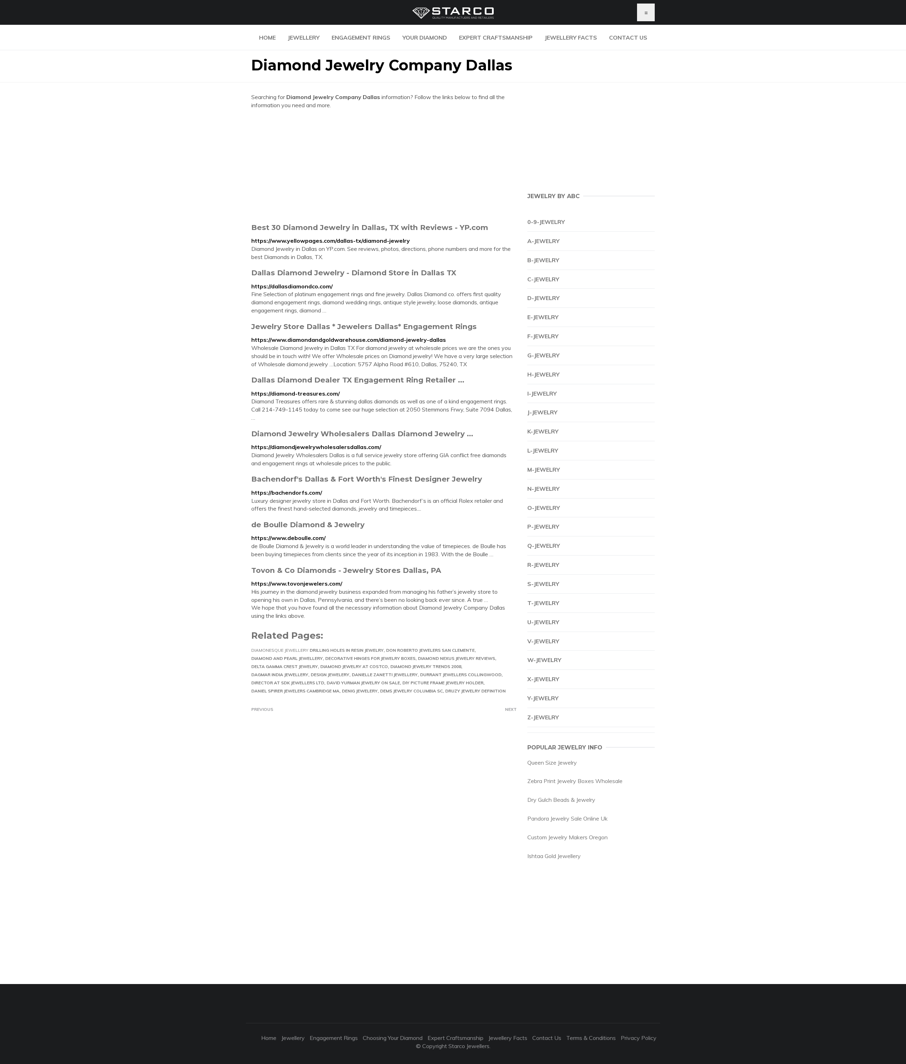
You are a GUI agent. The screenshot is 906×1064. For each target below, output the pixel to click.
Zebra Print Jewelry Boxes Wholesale (575, 780)
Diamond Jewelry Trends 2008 (425, 666)
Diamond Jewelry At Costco (354, 666)
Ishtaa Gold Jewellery (554, 855)
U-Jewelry (543, 622)
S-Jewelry (543, 583)
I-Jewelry (542, 393)
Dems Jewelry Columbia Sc (411, 691)
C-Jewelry (543, 279)
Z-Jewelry (543, 717)
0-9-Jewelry (546, 221)
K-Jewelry (542, 431)
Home (267, 37)
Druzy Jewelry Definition (475, 691)
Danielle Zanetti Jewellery (385, 674)
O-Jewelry (543, 507)
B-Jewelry (543, 260)
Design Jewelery (330, 674)
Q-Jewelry (543, 545)
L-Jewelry (542, 450)
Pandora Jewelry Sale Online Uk (567, 818)
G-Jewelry (543, 355)
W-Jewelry (544, 659)
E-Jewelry (542, 317)
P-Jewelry (543, 526)
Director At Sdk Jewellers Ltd (287, 682)
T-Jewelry (543, 602)
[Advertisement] (384, 165)
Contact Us (628, 37)
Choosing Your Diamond (393, 1037)
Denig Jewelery (360, 691)
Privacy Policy (638, 1037)
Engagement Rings (361, 37)
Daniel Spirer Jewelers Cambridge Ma (295, 691)
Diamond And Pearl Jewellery (287, 658)
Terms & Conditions (591, 1037)
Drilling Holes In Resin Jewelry (347, 650)
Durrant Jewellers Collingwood (460, 674)
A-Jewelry (543, 241)
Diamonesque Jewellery (279, 650)
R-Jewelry (543, 564)
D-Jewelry (543, 297)
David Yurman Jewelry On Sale (363, 682)
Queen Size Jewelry (552, 762)
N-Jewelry (543, 488)
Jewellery (304, 37)
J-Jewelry (542, 412)
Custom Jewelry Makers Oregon (567, 837)
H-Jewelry (543, 374)
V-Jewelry (543, 641)
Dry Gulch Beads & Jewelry (561, 799)
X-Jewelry (543, 679)
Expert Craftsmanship (496, 37)
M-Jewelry (543, 469)
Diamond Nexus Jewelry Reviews (456, 658)
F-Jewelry (542, 336)
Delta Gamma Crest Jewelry (284, 666)
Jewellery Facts (571, 37)
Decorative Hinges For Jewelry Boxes (370, 658)
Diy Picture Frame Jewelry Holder (442, 682)
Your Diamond (424, 37)
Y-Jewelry (542, 698)
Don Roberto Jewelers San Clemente (430, 650)
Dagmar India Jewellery (279, 674)
